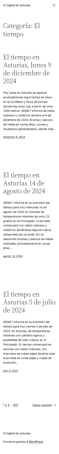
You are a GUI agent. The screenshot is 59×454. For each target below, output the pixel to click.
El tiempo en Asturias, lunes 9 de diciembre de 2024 (27, 69)
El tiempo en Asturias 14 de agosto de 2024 (24, 183)
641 (15, 405)
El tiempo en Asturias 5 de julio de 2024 (29, 302)
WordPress (36, 441)
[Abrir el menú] (54, 5)
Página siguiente (44, 405)
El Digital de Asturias (16, 5)
